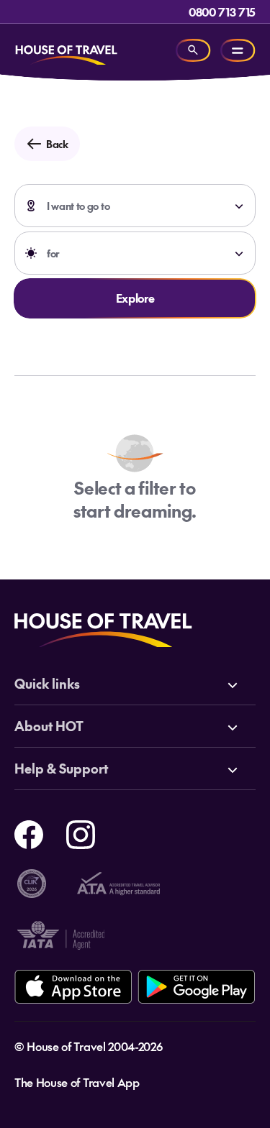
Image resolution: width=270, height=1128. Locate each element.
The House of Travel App (77, 1082)
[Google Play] (196, 987)
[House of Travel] (66, 50)
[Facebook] (28, 832)
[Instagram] (80, 832)
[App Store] (73, 987)
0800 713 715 (222, 11)
